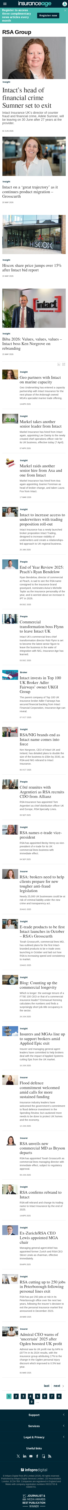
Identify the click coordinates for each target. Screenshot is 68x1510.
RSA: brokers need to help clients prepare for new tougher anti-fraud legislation (42, 883)
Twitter (18, 1456)
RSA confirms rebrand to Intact (41, 1194)
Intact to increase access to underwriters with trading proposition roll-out (42, 519)
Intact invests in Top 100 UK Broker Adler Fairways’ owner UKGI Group (40, 684)
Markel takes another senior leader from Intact (41, 423)
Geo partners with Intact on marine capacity (40, 379)
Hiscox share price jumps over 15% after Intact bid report (32, 267)
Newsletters (31, 1456)
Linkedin (24, 1456)
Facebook (37, 1456)
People (24, 561)
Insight (6, 82)
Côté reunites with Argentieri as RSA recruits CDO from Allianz (42, 792)
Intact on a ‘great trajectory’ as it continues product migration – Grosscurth (30, 191)
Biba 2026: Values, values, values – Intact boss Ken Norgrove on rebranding (32, 343)
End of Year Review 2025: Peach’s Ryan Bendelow (42, 569)
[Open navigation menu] (3, 4)
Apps (43, 1456)
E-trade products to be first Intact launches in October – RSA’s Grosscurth (42, 931)
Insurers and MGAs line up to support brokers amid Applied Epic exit (42, 1038)
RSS (50, 1456)
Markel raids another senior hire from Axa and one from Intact (41, 470)
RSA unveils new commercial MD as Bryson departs (42, 1148)
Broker (23, 672)
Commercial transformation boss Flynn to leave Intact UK (41, 626)
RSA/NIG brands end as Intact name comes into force (40, 739)
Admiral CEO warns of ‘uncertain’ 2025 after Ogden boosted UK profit (41, 1339)
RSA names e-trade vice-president (41, 834)
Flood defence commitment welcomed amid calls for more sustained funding (40, 1090)
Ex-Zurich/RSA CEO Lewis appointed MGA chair (39, 1237)
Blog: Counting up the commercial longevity (38, 985)
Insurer (24, 871)
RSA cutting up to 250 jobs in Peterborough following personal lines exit (42, 1286)
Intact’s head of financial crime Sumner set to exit (26, 97)
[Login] (64, 4)
